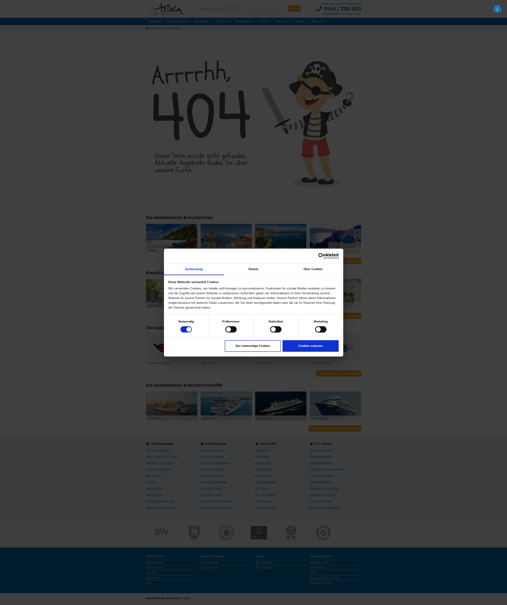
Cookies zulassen (310, 346)
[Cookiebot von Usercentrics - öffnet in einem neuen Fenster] (321, 256)
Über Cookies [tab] (313, 269)
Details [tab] (253, 269)
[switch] (231, 329)
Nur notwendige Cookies (253, 346)
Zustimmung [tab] (194, 269)
